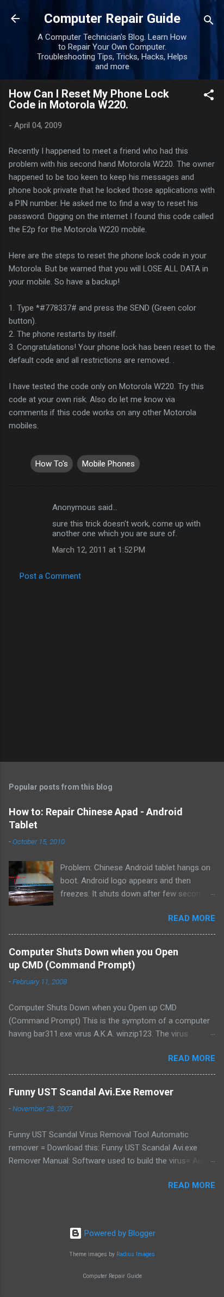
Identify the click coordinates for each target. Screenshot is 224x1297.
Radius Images (135, 1254)
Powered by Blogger (118, 1233)
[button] (208, 96)
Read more (191, 918)
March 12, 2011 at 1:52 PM (98, 550)
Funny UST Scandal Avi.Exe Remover (91, 1092)
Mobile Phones (108, 464)
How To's (51, 464)
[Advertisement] (112, 668)
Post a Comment (50, 576)
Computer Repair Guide (112, 18)
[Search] (208, 22)
